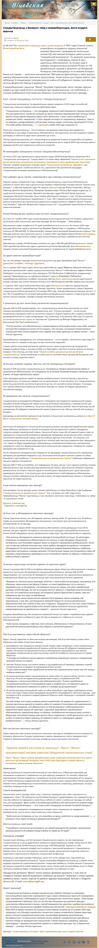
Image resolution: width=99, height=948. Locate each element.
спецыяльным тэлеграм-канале (23, 419)
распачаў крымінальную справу (17, 319)
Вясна (30, 14)
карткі (43, 46)
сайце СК (91, 416)
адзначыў (43, 125)
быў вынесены (58, 286)
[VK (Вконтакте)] (79, 942)
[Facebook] (69, 942)
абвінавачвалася (82, 246)
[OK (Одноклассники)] (88, 942)
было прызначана (64, 279)
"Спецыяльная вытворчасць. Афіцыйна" (64, 165)
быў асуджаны (88, 234)
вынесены (64, 225)
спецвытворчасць (55, 46)
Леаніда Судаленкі (34, 263)
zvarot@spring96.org (33, 881)
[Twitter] (74, 942)
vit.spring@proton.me (14, 945)
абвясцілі (53, 188)
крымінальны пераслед (29, 46)
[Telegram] (65, 942)
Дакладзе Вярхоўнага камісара (81, 907)
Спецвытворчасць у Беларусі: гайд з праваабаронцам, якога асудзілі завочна (47, 931)
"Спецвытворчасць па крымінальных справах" (50, 458)
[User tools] (91, 39)
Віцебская (27, 5)
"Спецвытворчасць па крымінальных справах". (24, 493)
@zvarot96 (8, 881)
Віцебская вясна (24, 941)
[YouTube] (83, 942)
